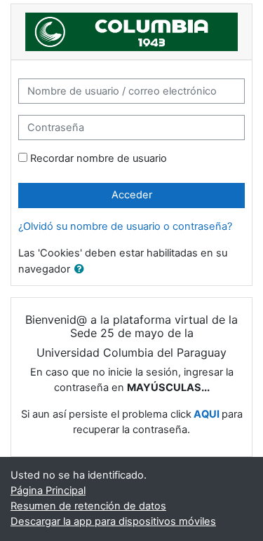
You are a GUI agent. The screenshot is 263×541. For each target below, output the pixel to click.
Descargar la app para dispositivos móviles (113, 521)
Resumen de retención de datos (88, 506)
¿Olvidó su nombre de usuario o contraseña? (125, 226)
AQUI (207, 414)
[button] (82, 269)
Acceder (132, 195)
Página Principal (48, 490)
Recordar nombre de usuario (98, 158)
